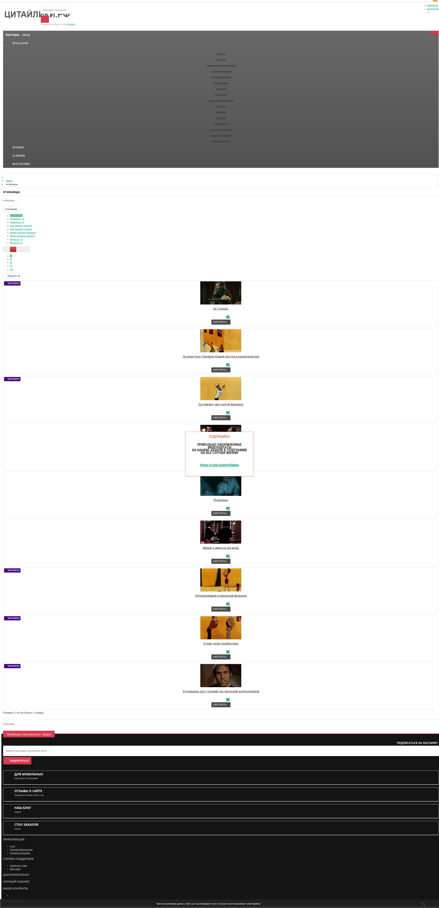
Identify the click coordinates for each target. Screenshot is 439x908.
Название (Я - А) (17, 222)
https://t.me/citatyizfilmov (219, 465)
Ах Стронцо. (221, 308)
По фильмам (19, 155)
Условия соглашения (20, 853)
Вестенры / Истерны (221, 130)
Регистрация (432, 5)
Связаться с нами (18, 865)
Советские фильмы (221, 72)
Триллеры (221, 107)
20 (11, 256)
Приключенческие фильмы (220, 66)
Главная (26, 35)
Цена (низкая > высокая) (21, 226)
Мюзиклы (221, 112)
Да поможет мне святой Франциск (220, 404)
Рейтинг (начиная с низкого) (22, 236)
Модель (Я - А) (16, 243)
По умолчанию (16, 215)
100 (11, 269)
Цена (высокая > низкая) (21, 229)
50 (11, 262)
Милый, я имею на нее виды (221, 548)
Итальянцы (221, 500)
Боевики (220, 54)
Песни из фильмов (221, 77)
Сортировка (11, 209)
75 (11, 266)
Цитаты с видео (20, 43)
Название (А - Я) (17, 219)
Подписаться (19, 760)
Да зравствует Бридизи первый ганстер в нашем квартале (221, 356)
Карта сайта (15, 869)
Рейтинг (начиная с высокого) (23, 232)
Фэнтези (221, 60)
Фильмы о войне (221, 142)
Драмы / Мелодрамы (220, 136)
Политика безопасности (21, 849)
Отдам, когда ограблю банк (220, 643)
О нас (12, 846)
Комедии (221, 89)
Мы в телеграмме (22, 162)
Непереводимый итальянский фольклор (221, 596)
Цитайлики (221, 95)
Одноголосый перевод (221, 101)
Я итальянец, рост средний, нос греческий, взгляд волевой (221, 691)
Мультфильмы (220, 83)
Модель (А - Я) (16, 239)
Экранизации (221, 124)
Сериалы (221, 118)
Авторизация (433, 9)
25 (11, 259)
